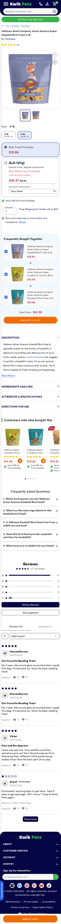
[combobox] (30, 11)
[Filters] (5, 636)
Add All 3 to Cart (30, 320)
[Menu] (6, 4)
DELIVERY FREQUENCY (20, 187)
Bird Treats (25, 26)
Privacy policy (31, 901)
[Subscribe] (56, 877)
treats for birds (34, 357)
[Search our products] (54, 11)
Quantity (9, 207)
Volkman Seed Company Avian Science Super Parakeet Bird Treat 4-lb (35, 451)
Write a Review (30, 604)
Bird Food (16, 26)
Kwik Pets (19, 891)
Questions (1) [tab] (45, 626)
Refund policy (13, 901)
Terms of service (20, 907)
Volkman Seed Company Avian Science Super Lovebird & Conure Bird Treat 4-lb (12, 451)
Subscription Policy (43, 907)
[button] (55, 4)
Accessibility (48, 901)
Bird (8, 26)
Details (22, 222)
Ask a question (30, 612)
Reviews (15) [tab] (16, 626)
